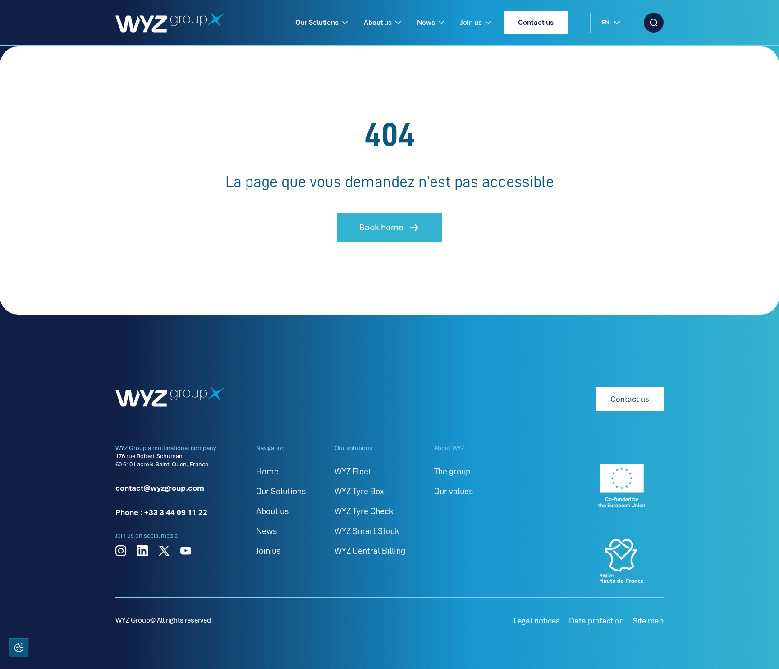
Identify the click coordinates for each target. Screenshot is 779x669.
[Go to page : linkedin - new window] (142, 550)
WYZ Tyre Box (359, 491)
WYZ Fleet (353, 471)
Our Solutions (317, 22)
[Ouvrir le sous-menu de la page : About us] (398, 22)
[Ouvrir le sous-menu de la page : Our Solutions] (344, 22)
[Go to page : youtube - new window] (185, 550)
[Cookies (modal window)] (18, 649)
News (426, 22)
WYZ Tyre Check (364, 511)
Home (267, 471)
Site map (648, 621)
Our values (453, 491)
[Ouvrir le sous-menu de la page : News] (441, 22)
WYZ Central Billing (370, 550)
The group (452, 471)
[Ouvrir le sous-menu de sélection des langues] (616, 22)
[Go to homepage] (169, 23)
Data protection (596, 621)
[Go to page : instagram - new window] (120, 550)
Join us (471, 22)
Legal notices (536, 621)
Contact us (536, 22)
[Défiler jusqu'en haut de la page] (760, 649)
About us (378, 22)
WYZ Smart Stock (367, 530)
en (605, 22)
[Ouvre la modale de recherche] (654, 23)
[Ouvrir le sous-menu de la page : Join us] (488, 22)
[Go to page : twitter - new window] (164, 550)
